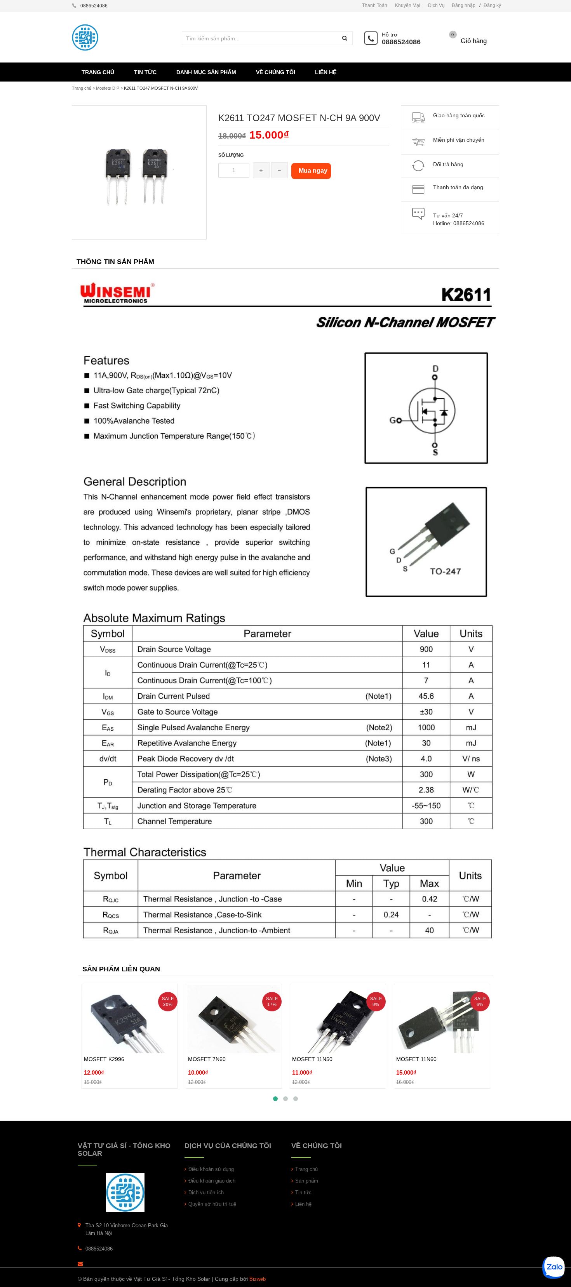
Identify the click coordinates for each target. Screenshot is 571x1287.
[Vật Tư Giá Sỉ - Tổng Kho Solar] (125, 1192)
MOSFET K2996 (104, 1041)
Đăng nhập (463, 5)
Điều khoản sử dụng (211, 1169)
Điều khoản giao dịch (211, 1181)
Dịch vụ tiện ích (206, 1192)
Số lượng (231, 155)
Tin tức (303, 1192)
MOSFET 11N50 (312, 1041)
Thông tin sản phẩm (115, 262)
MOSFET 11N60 (416, 1041)
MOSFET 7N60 (207, 1041)
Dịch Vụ (436, 5)
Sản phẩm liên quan (121, 969)
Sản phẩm (306, 1181)
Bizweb (257, 1279)
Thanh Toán (374, 5)
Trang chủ (81, 88)
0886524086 (401, 42)
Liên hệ (303, 1204)
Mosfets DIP (107, 88)
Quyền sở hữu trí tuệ (212, 1204)
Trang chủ (306, 1169)
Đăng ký (492, 5)
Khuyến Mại (407, 5)
